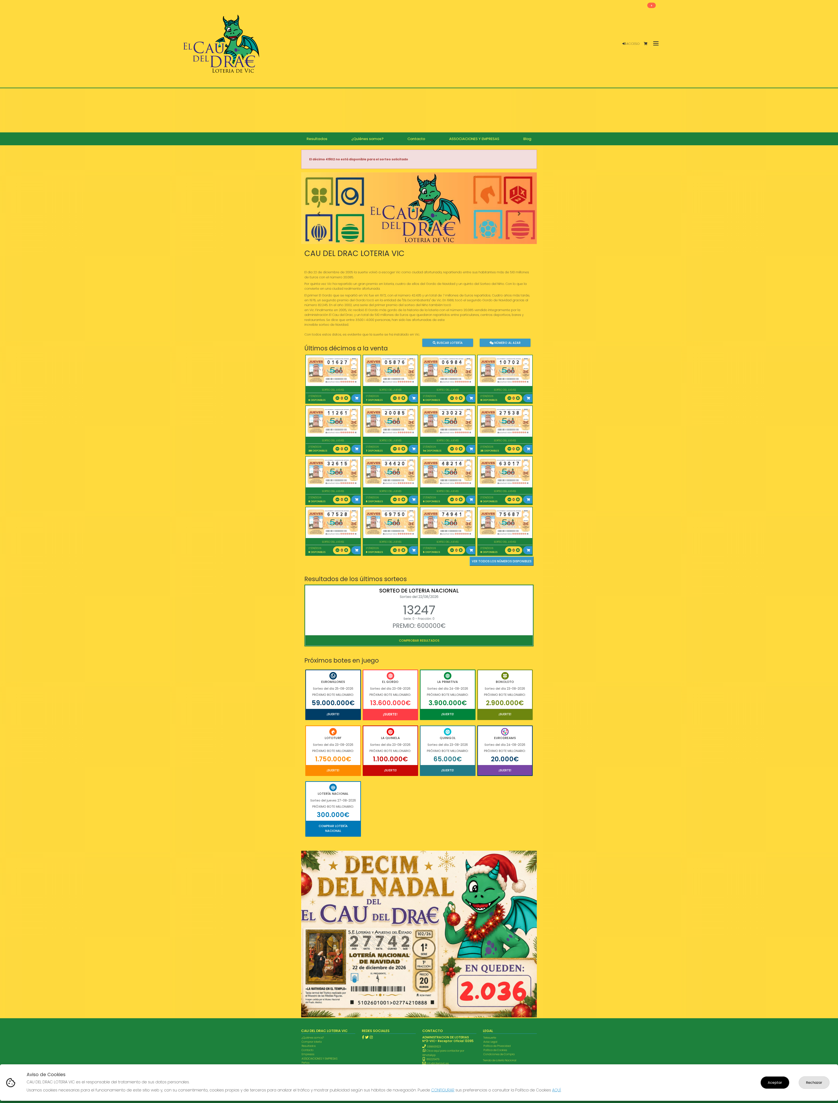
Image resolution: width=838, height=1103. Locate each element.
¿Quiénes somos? (313, 910)
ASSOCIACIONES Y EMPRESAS (319, 931)
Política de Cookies (495, 923)
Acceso (632, 44)
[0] (647, 43)
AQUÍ (556, 1090)
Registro (307, 944)
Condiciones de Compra (499, 927)
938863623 (434, 919)
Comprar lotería (312, 914)
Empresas (308, 927)
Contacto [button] (416, 138)
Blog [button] (527, 138)
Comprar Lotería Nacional (333, 828)
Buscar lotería (449, 343)
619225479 (433, 932)
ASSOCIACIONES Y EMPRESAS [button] (474, 138)
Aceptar (775, 1082)
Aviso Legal (490, 914)
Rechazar (814, 1082)
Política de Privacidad (497, 919)
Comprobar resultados (419, 640)
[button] (319, 213)
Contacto (307, 923)
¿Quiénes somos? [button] (367, 138)
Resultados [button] (317, 138)
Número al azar (506, 343)
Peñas (305, 935)
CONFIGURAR (442, 1090)
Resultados (309, 919)
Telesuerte (489, 910)
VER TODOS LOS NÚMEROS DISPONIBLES (501, 561)
